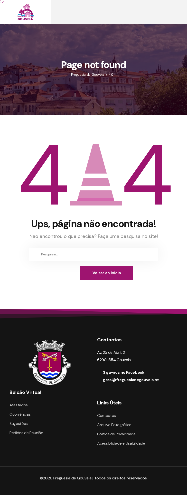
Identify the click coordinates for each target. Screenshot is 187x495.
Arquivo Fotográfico (114, 424)
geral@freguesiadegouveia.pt (131, 379)
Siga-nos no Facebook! (124, 372)
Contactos (106, 415)
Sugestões (18, 423)
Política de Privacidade (116, 434)
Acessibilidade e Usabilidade (121, 443)
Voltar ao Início (107, 272)
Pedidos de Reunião (26, 432)
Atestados (18, 405)
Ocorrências (19, 414)
